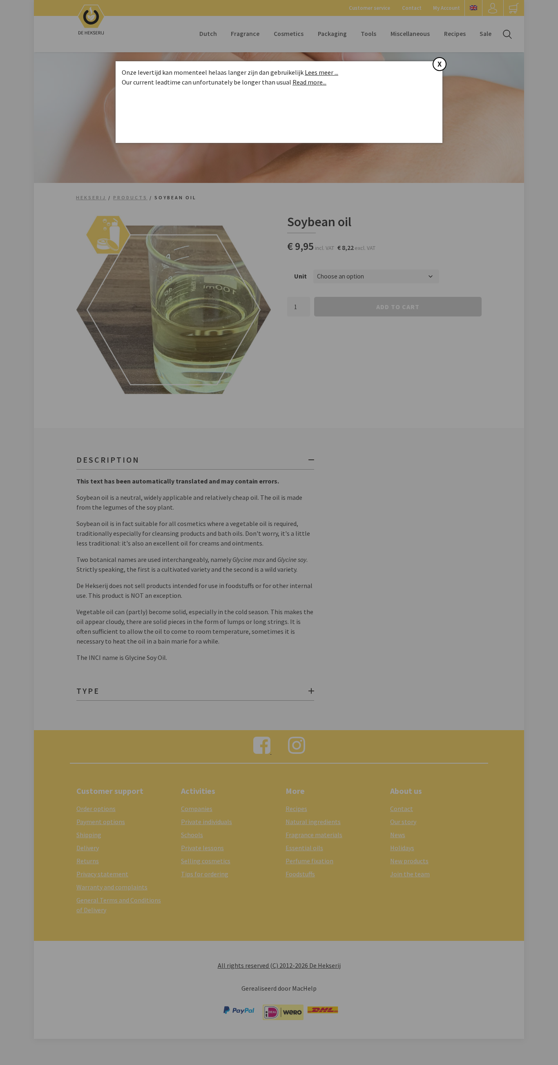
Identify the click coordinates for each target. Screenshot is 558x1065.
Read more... (309, 82)
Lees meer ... (321, 72)
